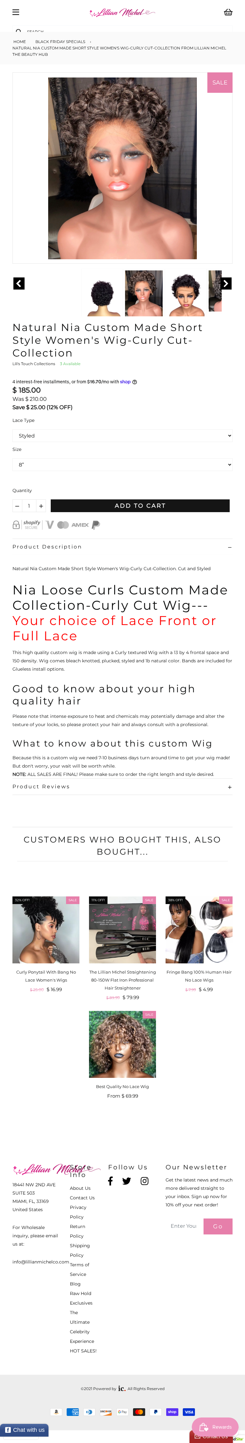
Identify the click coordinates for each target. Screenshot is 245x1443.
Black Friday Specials (60, 41)
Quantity (22, 490)
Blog (75, 1284)
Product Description (47, 547)
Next (226, 283)
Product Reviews (41, 787)
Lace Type (23, 420)
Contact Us (82, 1198)
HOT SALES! (83, 1351)
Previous (19, 283)
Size (16, 449)
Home (19, 41)
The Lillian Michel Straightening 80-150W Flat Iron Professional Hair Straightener (122, 979)
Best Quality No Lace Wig (122, 1086)
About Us (80, 1188)
